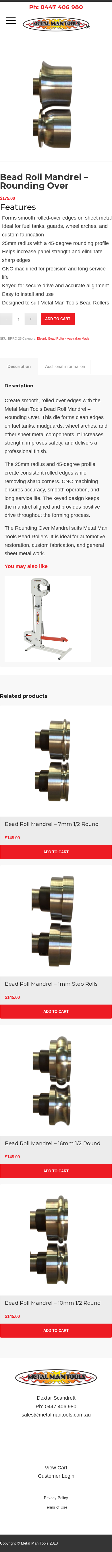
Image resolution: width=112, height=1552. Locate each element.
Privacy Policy (56, 1498)
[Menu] (8, 21)
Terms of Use (56, 1507)
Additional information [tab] (65, 366)
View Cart (56, 1468)
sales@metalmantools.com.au (56, 1415)
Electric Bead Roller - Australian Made (63, 338)
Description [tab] (19, 366)
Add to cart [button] (56, 852)
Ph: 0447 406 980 (56, 7)
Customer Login (56, 1476)
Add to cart (57, 319)
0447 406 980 (60, 1406)
